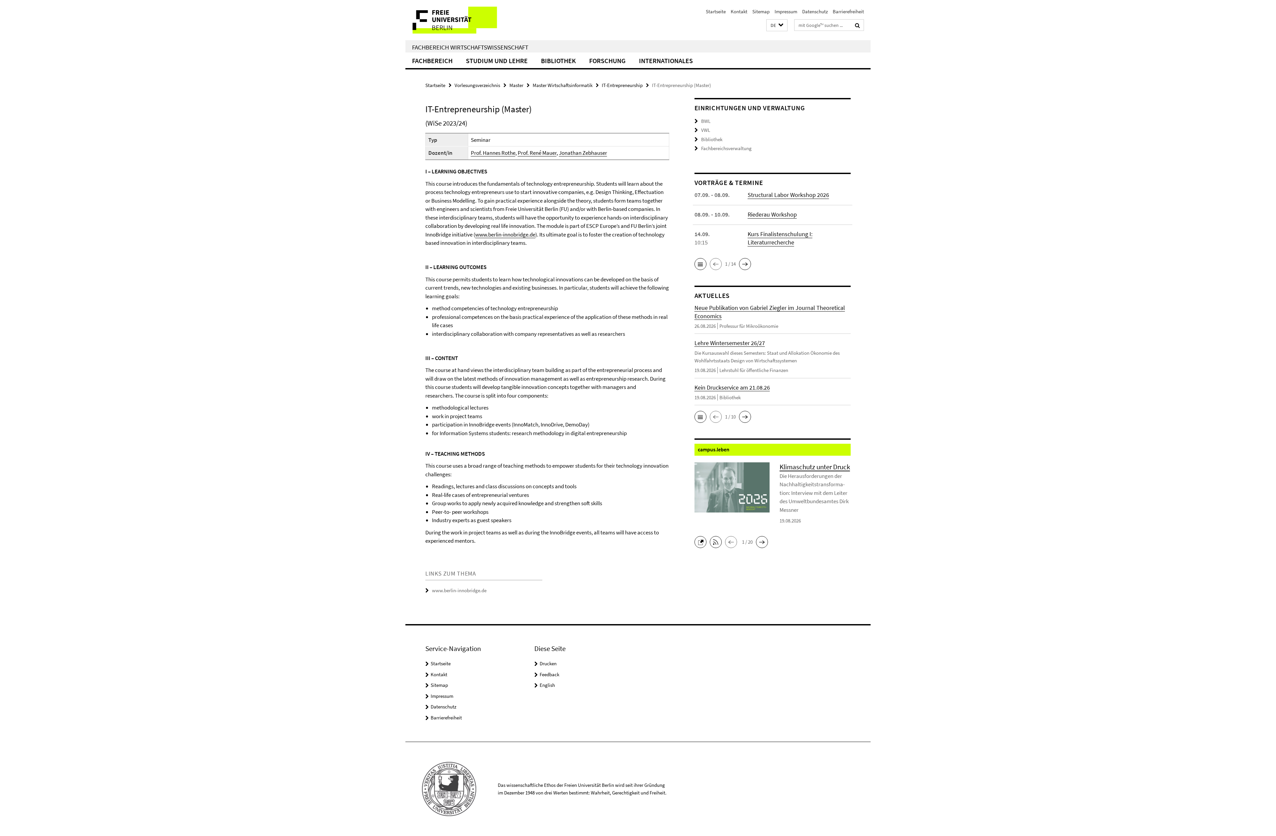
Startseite (716, 11)
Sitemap (761, 11)
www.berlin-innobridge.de (505, 234)
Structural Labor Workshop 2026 (788, 195)
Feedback (549, 674)
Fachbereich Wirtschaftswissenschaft (470, 47)
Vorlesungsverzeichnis (477, 85)
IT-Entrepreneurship (622, 85)
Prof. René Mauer (537, 152)
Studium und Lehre (497, 60)
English (547, 685)
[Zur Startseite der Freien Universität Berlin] (461, 20)
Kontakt (739, 11)
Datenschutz (815, 11)
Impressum (786, 11)
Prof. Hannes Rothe (493, 152)
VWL (705, 130)
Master (516, 85)
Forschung (607, 60)
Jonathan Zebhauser (583, 152)
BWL (705, 121)
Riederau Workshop (772, 214)
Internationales (666, 60)
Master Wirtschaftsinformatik (562, 85)
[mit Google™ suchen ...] (857, 25)
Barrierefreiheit (848, 11)
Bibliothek (558, 60)
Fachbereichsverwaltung (726, 148)
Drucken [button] (548, 663)
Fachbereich (432, 60)
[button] (777, 25)
